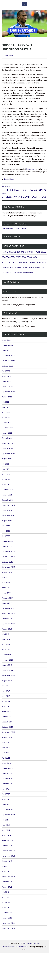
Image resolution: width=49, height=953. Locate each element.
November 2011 (8, 923)
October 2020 (7, 510)
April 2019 (6, 587)
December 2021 (8, 438)
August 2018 (7, 629)
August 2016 (7, 737)
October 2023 (7, 366)
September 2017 (8, 675)
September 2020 (8, 515)
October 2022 (7, 386)
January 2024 (7, 350)
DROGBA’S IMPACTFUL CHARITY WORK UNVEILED (23, 267)
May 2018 (6, 644)
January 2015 (7, 804)
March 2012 (6, 907)
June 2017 (6, 691)
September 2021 (8, 453)
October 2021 (7, 448)
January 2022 (7, 433)
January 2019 (7, 603)
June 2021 (6, 469)
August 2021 (7, 459)
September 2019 (8, 567)
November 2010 (8, 928)
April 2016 (6, 758)
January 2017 (7, 716)
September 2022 (8, 391)
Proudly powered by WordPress (15, 946)
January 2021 (7, 495)
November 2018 (8, 613)
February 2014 (7, 840)
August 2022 (7, 397)
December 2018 (8, 608)
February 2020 (7, 541)
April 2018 (6, 649)
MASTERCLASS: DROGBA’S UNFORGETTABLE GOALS (24, 252)
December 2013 (8, 851)
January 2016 (7, 773)
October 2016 (7, 727)
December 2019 (8, 551)
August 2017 (7, 680)
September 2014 (8, 814)
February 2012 (7, 913)
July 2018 (5, 634)
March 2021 (6, 484)
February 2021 (7, 489)
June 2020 (6, 526)
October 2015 (7, 784)
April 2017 (6, 701)
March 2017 (6, 706)
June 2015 (6, 789)
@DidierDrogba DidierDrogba (14, 228)
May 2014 (6, 830)
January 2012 (7, 918)
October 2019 (7, 562)
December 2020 (8, 500)
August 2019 (7, 572)
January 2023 (7, 381)
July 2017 (5, 686)
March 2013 (6, 871)
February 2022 (7, 428)
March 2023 (6, 376)
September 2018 (8, 624)
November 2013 (8, 856)
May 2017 (6, 696)
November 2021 (8, 443)
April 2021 (6, 479)
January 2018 (7, 665)
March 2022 (6, 422)
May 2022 (6, 412)
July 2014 (5, 820)
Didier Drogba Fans (32, 943)
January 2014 (7, 845)
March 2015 (6, 799)
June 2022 (6, 407)
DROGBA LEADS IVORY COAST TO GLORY (19, 257)
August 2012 (7, 887)
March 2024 (6, 340)
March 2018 (6, 655)
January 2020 (7, 546)
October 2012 (7, 882)
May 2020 (6, 531)
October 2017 (7, 670)
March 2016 (6, 763)
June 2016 (6, 747)
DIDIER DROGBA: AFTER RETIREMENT (18, 272)
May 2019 (6, 582)
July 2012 (5, 892)
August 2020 (7, 520)
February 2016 (7, 768)
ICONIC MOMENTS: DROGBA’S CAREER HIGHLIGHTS (24, 262)
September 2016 (8, 732)
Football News (9, 179)
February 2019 (7, 598)
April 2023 (6, 371)
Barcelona (30, 169)
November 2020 (8, 505)
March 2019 (6, 593)
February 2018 (7, 660)
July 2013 (5, 866)
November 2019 (8, 557)
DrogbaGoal (9, 55)
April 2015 (6, 794)
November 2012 (8, 876)
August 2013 (7, 861)
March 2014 (6, 835)
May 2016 (6, 753)
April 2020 (6, 536)
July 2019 (5, 577)
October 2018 (7, 618)
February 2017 (7, 711)
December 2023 (8, 355)
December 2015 (8, 778)
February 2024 (7, 345)
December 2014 (8, 809)
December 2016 (8, 722)
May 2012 (6, 897)
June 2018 (6, 639)
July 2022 (5, 402)
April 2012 (6, 902)
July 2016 (5, 742)
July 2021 (5, 464)
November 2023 (8, 361)
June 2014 (6, 825)
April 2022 (6, 417)
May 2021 (6, 474)
